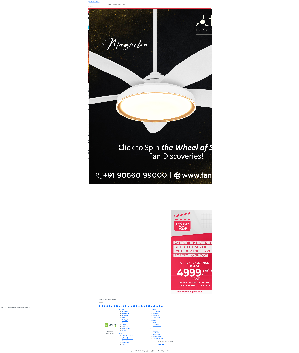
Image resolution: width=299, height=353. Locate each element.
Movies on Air (157, 326)
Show (154, 322)
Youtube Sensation (127, 339)
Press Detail (156, 317)
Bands (123, 344)
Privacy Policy (157, 334)
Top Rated (125, 315)
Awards (124, 330)
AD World (153, 310)
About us (155, 331)
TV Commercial (157, 311)
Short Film (125, 321)
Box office (125, 326)
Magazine (156, 315)
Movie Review (126, 328)
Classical (124, 341)
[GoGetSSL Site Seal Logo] (110, 325)
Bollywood (125, 337)
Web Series (125, 323)
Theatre (124, 324)
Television (153, 320)
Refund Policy (157, 336)
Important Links (155, 329)
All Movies (125, 319)
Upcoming (125, 311)
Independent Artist (127, 335)
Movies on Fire (126, 313)
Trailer (124, 317)
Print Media (156, 313)
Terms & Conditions (159, 338)
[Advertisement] (192, 198)
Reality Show (156, 324)
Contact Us (156, 333)
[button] (149, 7)
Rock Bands (125, 343)
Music (121, 333)
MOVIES (121, 310)
